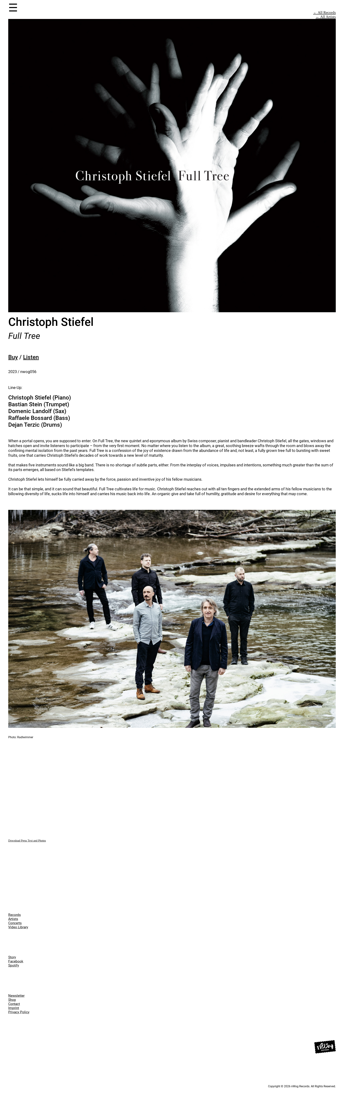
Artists (13, 919)
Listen (31, 357)
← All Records (324, 12)
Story (12, 957)
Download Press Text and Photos (27, 840)
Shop (12, 1000)
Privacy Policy (18, 1012)
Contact (14, 1004)
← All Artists (326, 17)
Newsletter (16, 996)
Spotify (13, 965)
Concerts (15, 923)
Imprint (13, 1008)
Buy (13, 357)
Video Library (18, 927)
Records (14, 915)
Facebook (15, 961)
